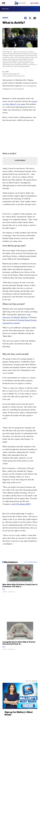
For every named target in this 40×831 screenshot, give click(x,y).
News (5, 18)
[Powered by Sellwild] (35, 681)
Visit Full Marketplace (31, 562)
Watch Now (34, 3)
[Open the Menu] (3, 3)
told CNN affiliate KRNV (21, 504)
